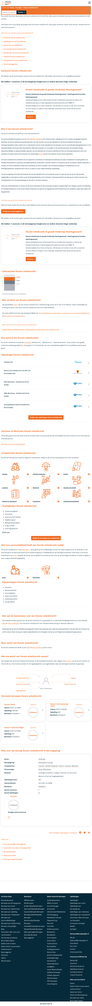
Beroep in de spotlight (8, 926)
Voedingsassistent (53, 949)
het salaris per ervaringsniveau (14, 316)
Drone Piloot (51, 941)
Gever (40, 769)
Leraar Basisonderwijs (54, 969)
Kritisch (61, 766)
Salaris (3, 958)
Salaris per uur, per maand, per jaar (48, 330)
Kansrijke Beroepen (30, 935)
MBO (28, 139)
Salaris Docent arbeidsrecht (13, 45)
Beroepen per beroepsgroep (11, 903)
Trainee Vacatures (76, 975)
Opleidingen (74, 900)
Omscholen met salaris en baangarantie (17, 848)
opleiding (38, 139)
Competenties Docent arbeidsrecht (15, 60)
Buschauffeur (51, 946)
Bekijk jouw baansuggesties (13, 211)
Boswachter (51, 932)
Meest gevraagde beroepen (13, 859)
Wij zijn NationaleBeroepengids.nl (79, 939)
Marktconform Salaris (8, 944)
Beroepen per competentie (10, 915)
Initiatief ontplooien (51, 766)
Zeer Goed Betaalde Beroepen (34, 909)
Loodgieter (50, 967)
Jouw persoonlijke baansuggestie (15, 844)
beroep (41, 154)
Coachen (41, 766)
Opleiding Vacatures (77, 969)
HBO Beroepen (29, 900)
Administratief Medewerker (56, 912)
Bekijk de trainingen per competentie (46, 538)
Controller (50, 926)
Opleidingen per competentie (80, 915)
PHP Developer (52, 981)
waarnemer (26, 550)
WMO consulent (52, 903)
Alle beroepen (6, 961)
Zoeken (20, 12)
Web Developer (52, 978)
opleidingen (15, 623)
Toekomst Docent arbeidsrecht (14, 57)
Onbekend (41, 787)
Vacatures (4, 955)
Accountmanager (53, 906)
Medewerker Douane (54, 918)
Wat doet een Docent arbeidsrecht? (13, 444)
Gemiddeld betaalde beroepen (34, 926)
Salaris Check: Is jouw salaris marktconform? (10, 947)
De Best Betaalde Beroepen (33, 906)
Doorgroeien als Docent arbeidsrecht (16, 53)
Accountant (51, 909)
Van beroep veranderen (9, 938)
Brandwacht (51, 935)
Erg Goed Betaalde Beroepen (34, 912)
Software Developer (53, 972)
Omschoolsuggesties (11, 64)
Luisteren (68, 766)
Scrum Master (52, 938)
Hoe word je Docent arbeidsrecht (15, 49)
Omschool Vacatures (77, 966)
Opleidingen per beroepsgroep (75, 907)
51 (39, 793)
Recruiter (50, 923)
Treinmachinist (52, 944)
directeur (68, 661)
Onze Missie (74, 943)
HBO (33, 139)
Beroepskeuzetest (10, 852)
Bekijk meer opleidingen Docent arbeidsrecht (46, 417)
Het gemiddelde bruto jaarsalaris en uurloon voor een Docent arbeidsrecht (63, 313)
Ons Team (73, 946)
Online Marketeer (53, 964)
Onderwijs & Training (45, 763)
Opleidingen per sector (78, 903)
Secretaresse (51, 961)
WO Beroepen (29, 903)
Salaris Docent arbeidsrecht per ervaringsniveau (19, 329)
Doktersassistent (53, 929)
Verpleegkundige (52, 958)
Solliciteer (30, 117)
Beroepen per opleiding (9, 912)
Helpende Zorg (52, 920)
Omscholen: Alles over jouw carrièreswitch (10, 933)
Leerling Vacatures (76, 972)
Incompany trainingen (77, 923)
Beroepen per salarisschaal (10, 909)
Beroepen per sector (8, 906)
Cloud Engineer (52, 984)
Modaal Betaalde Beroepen (33, 929)
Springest (73, 929)
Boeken (72, 926)
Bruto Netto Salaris (7, 941)
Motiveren (75, 766)
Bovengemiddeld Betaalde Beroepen (33, 916)
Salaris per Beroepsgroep (78, 995)
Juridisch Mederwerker (54, 955)
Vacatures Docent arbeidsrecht (14, 38)
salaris (15, 305)
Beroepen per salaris (77, 998)
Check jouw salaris (10, 855)
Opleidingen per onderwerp (79, 912)
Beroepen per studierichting (10, 923)
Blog (2, 929)
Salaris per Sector (76, 992)
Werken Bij (73, 960)
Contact (72, 949)
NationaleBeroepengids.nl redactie (63, 833)
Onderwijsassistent (53, 900)
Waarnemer (47, 769)
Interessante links (76, 952)
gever (15, 555)
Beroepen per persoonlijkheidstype (8, 919)
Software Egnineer (53, 975)
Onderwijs (41, 759)
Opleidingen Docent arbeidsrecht (15, 41)
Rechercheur (51, 952)
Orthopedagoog (52, 915)
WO (22, 345)
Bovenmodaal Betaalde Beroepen (32, 921)
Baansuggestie (6, 952)
